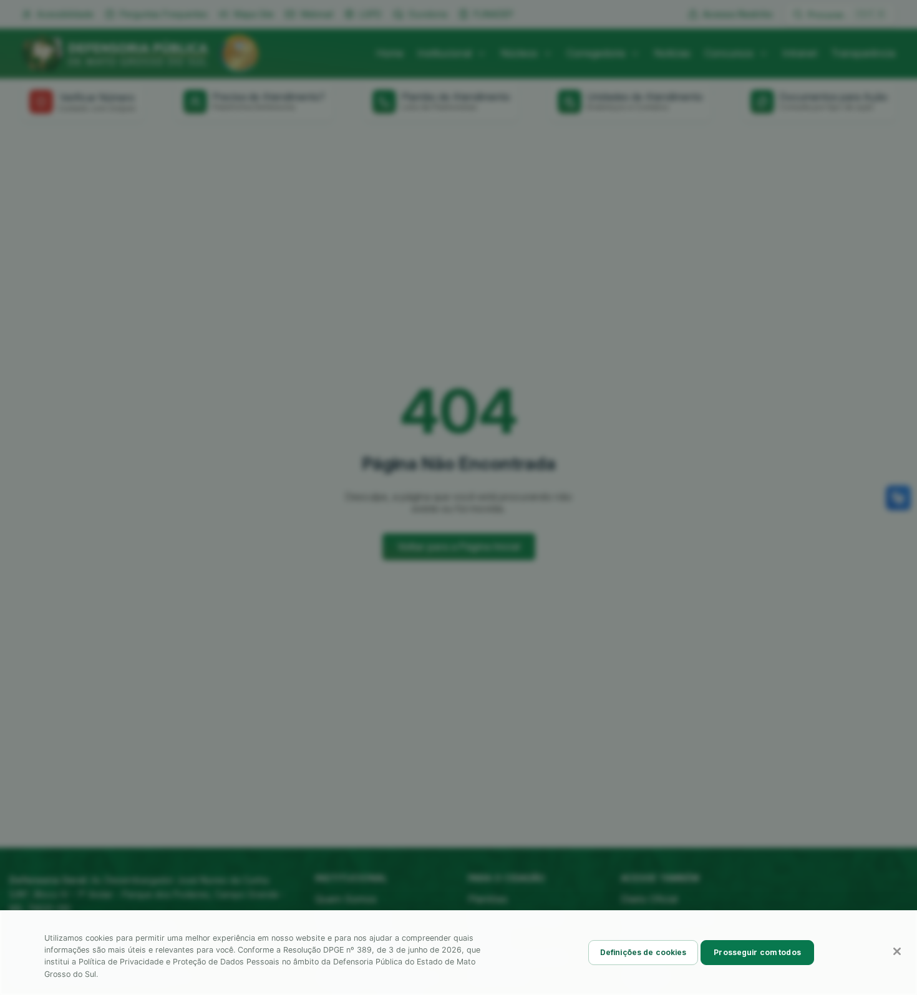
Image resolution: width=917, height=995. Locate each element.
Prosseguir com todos (757, 952)
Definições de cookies (643, 952)
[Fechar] (897, 951)
